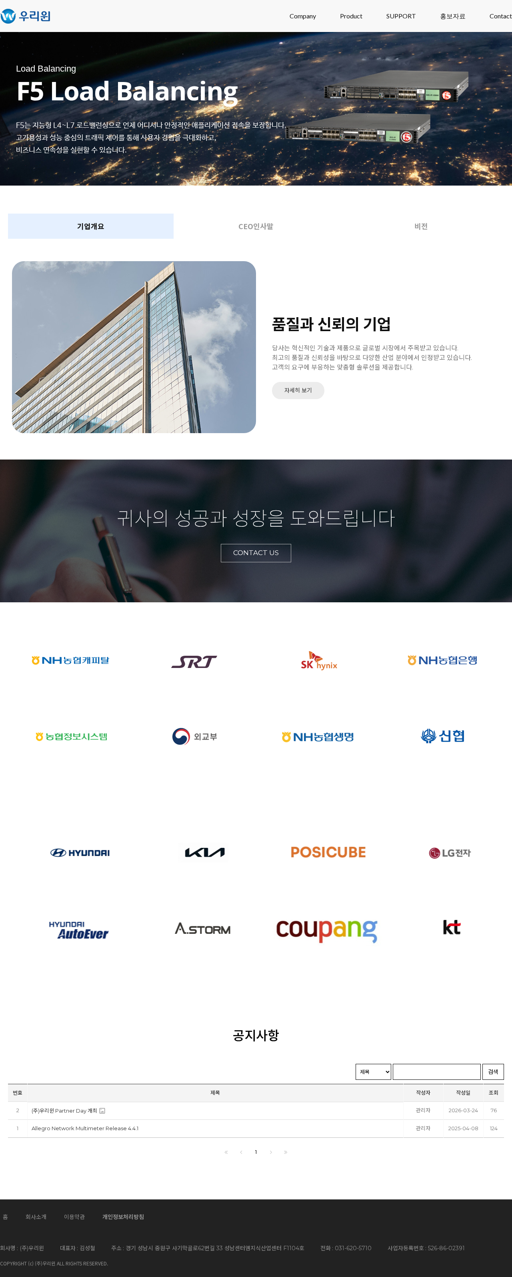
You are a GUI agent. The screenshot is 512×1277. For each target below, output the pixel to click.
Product (351, 16)
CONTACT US (256, 553)
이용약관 (74, 1217)
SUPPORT (401, 16)
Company (303, 16)
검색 (493, 1071)
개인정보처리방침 (123, 1217)
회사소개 (36, 1217)
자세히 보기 (298, 390)
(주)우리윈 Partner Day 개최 (64, 1110)
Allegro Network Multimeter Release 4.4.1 (85, 1128)
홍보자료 (453, 16)
